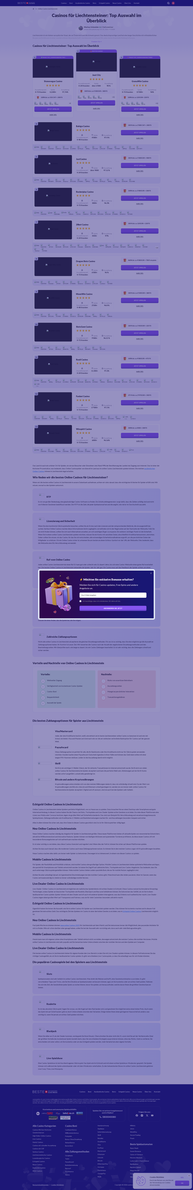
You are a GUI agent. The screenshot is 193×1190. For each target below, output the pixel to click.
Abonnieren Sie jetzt (113, 608)
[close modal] (151, 573)
